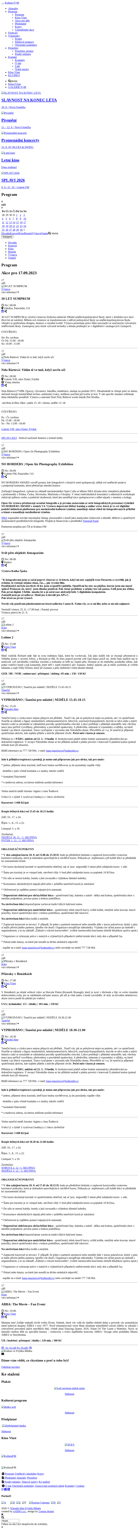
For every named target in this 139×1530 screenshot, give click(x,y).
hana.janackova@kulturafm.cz (62, 750)
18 (3, 226)
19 (7, 226)
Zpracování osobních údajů (49, 1485)
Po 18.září (23, 1347)
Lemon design (46, 1511)
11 (3, 222)
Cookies (80, 1485)
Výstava (36, 233)
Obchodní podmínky (23, 1485)
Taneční (5, 690)
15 (17, 222)
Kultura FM (12, 2)
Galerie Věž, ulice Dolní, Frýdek (18, 429)
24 (24, 226)
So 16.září (10, 1347)
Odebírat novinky (10, 1367)
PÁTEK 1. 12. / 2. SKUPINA (17, 840)
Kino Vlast (10, 646)
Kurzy (40, 1473)
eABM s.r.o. (19, 1511)
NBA (4, 517)
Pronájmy (32, 1477)
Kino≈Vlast (14, 84)
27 (10, 229)
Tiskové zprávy (30, 1481)
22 (17, 226)
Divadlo (5, 233)
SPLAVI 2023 (9, 438)
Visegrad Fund (90, 521)
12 (7, 222)
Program (9, 1473)
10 (24, 218)
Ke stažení (44, 1481)
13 (10, 222)
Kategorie (7, 236)
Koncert (14, 233)
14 (14, 222)
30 (21, 229)
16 (21, 222)
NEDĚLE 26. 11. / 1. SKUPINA (19, 837)
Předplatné (10, 1477)
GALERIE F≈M (17, 87)
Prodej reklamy (13, 1481)
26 (7, 229)
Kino (21, 233)
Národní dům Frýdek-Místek (25, 1508)
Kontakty (70, 1485)
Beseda (28, 233)
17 (24, 222)
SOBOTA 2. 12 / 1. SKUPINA (18, 1167)
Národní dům (11, 709)
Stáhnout (69, 1394)
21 (14, 226)
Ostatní (44, 233)
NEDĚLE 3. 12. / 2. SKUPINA (18, 1170)
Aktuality (21, 1477)
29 (17, 229)
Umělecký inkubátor (26, 1473)
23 (21, 226)
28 (14, 229)
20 (10, 226)
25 (3, 229)
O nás (8, 1485)
